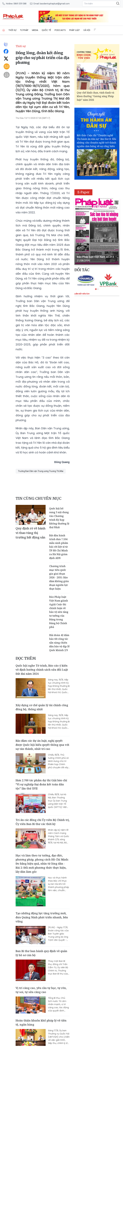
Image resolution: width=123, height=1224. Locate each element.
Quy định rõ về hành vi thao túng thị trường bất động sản (30, 532)
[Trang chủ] (3, 30)
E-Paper (83, 192)
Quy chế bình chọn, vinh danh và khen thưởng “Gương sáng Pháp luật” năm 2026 (95, 96)
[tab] (96, 289)
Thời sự (12, 30)
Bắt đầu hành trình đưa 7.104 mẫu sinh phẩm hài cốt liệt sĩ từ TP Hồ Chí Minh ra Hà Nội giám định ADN (58, 547)
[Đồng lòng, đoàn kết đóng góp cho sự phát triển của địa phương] (13, 16)
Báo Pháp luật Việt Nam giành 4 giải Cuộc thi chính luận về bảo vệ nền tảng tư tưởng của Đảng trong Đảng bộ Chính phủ (58, 612)
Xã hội (86, 30)
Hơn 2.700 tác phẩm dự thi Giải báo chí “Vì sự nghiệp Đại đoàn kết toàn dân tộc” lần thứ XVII (41, 784)
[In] (7, 75)
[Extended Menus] (95, 29)
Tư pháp (24, 30)
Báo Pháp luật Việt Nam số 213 (95, 256)
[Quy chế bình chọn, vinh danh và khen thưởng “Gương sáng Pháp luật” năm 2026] (97, 76)
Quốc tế (46, 30)
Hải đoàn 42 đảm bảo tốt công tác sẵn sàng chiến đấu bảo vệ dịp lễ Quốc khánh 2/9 (59, 642)
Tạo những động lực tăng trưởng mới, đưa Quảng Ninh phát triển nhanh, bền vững (42, 917)
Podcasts (60, 30)
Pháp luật (74, 30)
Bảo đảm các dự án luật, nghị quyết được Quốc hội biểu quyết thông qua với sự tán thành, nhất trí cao (42, 745)
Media (35, 30)
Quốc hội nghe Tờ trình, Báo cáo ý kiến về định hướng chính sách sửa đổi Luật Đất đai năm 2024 (42, 669)
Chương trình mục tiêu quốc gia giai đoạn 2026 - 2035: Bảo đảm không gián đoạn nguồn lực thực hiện (59, 577)
